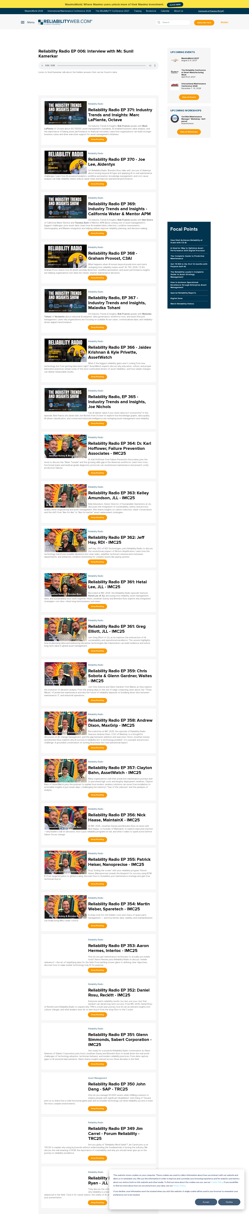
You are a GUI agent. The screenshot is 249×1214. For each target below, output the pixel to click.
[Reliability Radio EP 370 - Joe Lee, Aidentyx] (66, 162)
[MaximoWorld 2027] (174, 60)
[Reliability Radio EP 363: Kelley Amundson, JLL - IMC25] (66, 495)
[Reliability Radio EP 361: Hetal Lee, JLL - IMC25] (66, 584)
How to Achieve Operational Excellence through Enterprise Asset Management (188, 285)
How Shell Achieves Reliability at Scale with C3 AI (186, 241)
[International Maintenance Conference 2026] (174, 85)
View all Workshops (189, 132)
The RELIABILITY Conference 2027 (112, 11)
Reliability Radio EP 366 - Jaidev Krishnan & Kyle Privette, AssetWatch (119, 352)
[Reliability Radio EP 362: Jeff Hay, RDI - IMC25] (66, 540)
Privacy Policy (179, 1185)
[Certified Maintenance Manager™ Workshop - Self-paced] (174, 118)
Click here (175, 4)
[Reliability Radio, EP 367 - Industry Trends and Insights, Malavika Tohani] (66, 300)
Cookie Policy (217, 1182)
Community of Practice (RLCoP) (211, 11)
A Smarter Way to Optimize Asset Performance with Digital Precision (187, 249)
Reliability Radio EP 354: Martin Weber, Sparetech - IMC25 (119, 906)
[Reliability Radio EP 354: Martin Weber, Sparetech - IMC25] (66, 906)
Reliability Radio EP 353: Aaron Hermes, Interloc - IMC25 (118, 948)
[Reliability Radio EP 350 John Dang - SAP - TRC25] (66, 1086)
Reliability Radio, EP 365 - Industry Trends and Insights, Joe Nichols (117, 401)
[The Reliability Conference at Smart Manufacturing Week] (174, 72)
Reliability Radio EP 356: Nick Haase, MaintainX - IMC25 (117, 817)
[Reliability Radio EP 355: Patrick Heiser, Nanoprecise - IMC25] (66, 862)
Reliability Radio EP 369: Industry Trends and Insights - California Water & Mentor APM (119, 209)
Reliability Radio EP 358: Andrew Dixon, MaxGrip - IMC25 (120, 723)
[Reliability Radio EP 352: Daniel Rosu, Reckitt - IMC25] (66, 992)
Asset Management (97, 1078)
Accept (206, 1202)
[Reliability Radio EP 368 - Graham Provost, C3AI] (66, 256)
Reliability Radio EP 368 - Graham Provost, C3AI (112, 256)
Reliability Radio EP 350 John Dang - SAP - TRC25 (117, 1086)
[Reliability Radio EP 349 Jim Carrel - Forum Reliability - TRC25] (66, 1131)
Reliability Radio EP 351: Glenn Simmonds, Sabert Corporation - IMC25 (120, 1039)
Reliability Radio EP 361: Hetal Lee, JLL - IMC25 (117, 584)
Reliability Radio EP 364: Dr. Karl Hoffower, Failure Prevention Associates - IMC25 (119, 448)
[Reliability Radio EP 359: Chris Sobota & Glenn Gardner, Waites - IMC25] (66, 673)
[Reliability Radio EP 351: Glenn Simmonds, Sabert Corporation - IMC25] (66, 1037)
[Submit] (159, 22)
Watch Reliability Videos (182, 303)
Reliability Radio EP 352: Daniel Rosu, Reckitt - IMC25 (119, 992)
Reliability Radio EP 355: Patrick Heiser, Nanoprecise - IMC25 (119, 862)
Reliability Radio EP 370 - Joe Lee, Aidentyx (116, 162)
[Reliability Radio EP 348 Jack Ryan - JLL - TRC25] (66, 1180)
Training (138, 11)
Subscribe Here (204, 23)
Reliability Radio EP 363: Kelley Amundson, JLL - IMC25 (118, 495)
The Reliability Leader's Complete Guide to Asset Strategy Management (187, 274)
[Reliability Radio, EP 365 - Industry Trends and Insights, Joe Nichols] (66, 399)
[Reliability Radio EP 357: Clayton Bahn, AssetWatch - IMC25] (66, 770)
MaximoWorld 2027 (190, 58)
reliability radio (95, 104)
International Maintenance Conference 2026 (69, 11)
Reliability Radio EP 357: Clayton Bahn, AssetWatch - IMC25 (120, 770)
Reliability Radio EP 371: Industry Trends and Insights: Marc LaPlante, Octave (120, 114)
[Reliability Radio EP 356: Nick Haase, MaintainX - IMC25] (66, 817)
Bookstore (151, 11)
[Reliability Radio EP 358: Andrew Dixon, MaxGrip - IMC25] (66, 723)
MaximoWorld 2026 (34, 11)
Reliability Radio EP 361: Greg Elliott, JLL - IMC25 (117, 629)
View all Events (189, 97)
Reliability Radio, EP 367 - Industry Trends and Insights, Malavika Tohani (117, 302)
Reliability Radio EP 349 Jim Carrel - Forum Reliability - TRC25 (115, 1133)
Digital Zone (176, 298)
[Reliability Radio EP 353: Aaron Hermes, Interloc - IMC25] (66, 948)
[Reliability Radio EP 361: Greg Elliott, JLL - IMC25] (66, 629)
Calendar (165, 11)
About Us (178, 11)
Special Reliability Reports (183, 293)
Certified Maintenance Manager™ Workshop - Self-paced (193, 119)
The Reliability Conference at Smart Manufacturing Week (193, 72)
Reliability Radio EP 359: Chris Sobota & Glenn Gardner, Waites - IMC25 (120, 676)
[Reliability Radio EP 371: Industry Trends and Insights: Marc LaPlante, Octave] (66, 112)
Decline (229, 1202)
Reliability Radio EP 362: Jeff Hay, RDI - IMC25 (116, 540)
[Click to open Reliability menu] (28, 22)
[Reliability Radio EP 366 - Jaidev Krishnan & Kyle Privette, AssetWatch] (66, 350)
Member (224, 22)
